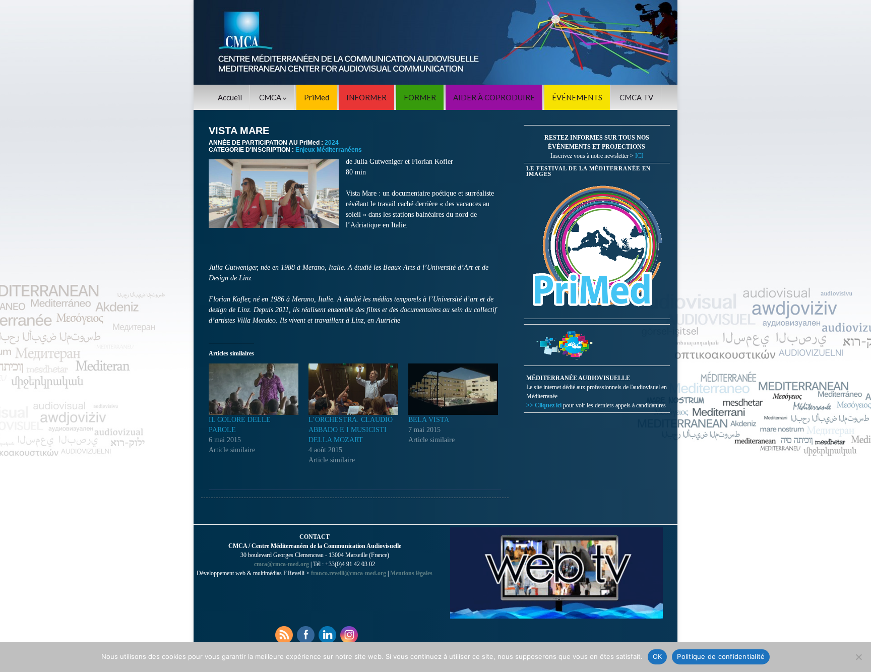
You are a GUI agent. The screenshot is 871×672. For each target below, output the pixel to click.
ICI (639, 155)
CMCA (271, 97)
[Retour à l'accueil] (435, 42)
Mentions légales (411, 573)
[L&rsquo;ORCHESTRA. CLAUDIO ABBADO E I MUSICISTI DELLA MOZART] (353, 389)
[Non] (858, 657)
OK (657, 656)
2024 (332, 142)
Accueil (230, 97)
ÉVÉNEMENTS (577, 97)
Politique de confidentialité (721, 656)
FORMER (420, 97)
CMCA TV (636, 97)
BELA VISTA (428, 419)
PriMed (316, 97)
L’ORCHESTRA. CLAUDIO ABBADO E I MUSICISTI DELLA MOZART (350, 430)
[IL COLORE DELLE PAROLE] (253, 389)
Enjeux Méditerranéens (328, 149)
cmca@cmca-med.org (281, 564)
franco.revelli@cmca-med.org (348, 573)
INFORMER (366, 97)
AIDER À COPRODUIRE (494, 97)
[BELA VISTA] (453, 389)
